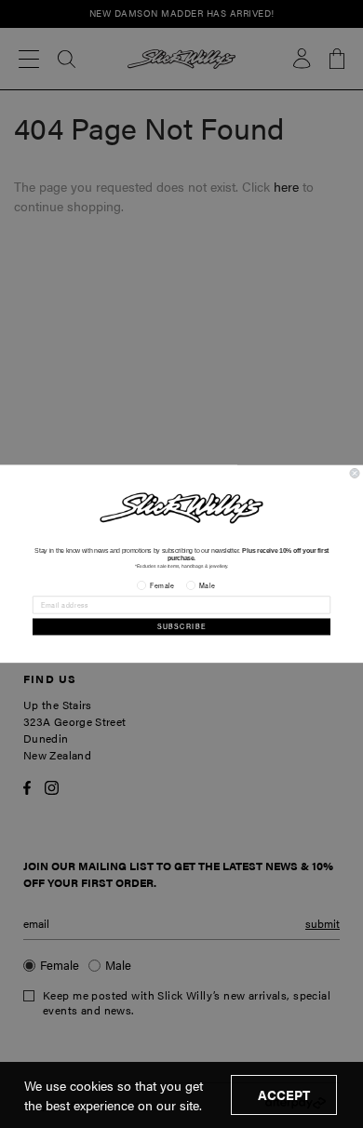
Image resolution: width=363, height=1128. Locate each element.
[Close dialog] (354, 473)
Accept (284, 1094)
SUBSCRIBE (182, 626)
